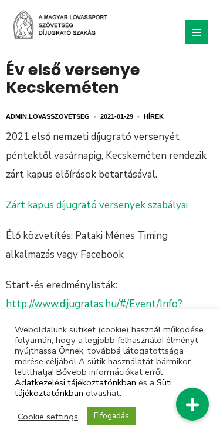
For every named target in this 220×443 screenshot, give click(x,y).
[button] (192, 404)
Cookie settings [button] (48, 416)
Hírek (154, 116)
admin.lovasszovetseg (48, 116)
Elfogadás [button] (111, 416)
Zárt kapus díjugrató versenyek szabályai (97, 205)
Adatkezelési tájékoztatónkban (75, 382)
